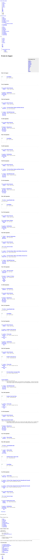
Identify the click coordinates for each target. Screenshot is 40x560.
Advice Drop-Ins (10, 87)
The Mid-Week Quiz (10, 112)
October (29, 62)
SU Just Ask (9, 334)
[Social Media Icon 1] (2, 8)
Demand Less (9, 127)
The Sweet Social (10, 270)
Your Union (4, 19)
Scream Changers (5, 379)
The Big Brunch (10, 288)
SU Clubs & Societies (5, 20)
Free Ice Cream (10, 246)
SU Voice (3, 27)
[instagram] (2, 556)
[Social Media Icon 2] (2, 10)
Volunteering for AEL (11, 500)
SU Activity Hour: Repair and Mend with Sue (15, 107)
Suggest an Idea (4, 522)
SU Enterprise (4, 24)
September (30, 61)
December (29, 64)
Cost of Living (4, 25)
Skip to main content (3, 0)
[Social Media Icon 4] (2, 46)
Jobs (3, 41)
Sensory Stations (10, 220)
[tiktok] (2, 557)
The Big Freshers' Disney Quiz (12, 456)
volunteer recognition (9, 23)
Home (3, 17)
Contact (3, 40)
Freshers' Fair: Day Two (11, 356)
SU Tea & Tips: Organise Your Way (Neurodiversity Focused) (18, 480)
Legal (3, 547)
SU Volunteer (4, 22)
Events (5, 51)
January (29, 65)
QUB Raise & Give (5, 549)
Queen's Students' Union (6, 49)
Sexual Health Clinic (10, 200)
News (3, 4)
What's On (4, 18)
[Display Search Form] (3, 14)
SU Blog (3, 6)
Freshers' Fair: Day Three (12, 396)
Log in (3, 2)
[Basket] (2, 11)
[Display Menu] (3, 13)
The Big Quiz (9, 92)
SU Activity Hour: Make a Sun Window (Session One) (17, 251)
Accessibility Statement (6, 544)
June (29, 69)
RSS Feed (3, 511)
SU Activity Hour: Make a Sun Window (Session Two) (17, 255)
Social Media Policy (5, 550)
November (30, 63)
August (29, 60)
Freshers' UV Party (10, 276)
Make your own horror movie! (7, 419)
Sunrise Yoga (9, 475)
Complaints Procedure (5, 546)
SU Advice (4, 21)
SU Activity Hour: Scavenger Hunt (13, 371)
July (29, 70)
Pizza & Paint (9, 437)
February (29, 66)
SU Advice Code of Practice (6, 545)
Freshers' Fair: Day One (11, 329)
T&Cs (3, 551)
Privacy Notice (4, 548)
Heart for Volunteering (11, 236)
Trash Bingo (9, 76)
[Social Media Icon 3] (2, 7)
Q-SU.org (3, 3)
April (29, 67)
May (29, 68)
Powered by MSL (5, 552)
